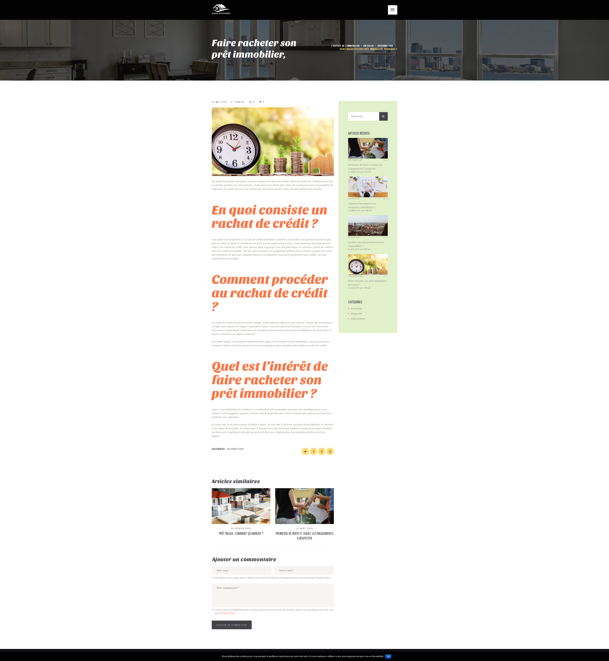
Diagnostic (354, 199)
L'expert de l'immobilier (345, 45)
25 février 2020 (241, 528)
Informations (385, 45)
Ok (388, 656)
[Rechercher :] (368, 116)
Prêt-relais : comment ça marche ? (241, 533)
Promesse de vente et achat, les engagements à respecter (305, 536)
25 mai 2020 (219, 102)
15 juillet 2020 (354, 210)
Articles (368, 45)
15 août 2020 (304, 528)
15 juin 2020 (353, 249)
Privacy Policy (227, 613)
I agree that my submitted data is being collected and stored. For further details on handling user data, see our (274, 611)
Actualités (353, 237)
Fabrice (239, 102)
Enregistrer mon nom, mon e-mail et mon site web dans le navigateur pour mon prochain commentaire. (273, 577)
